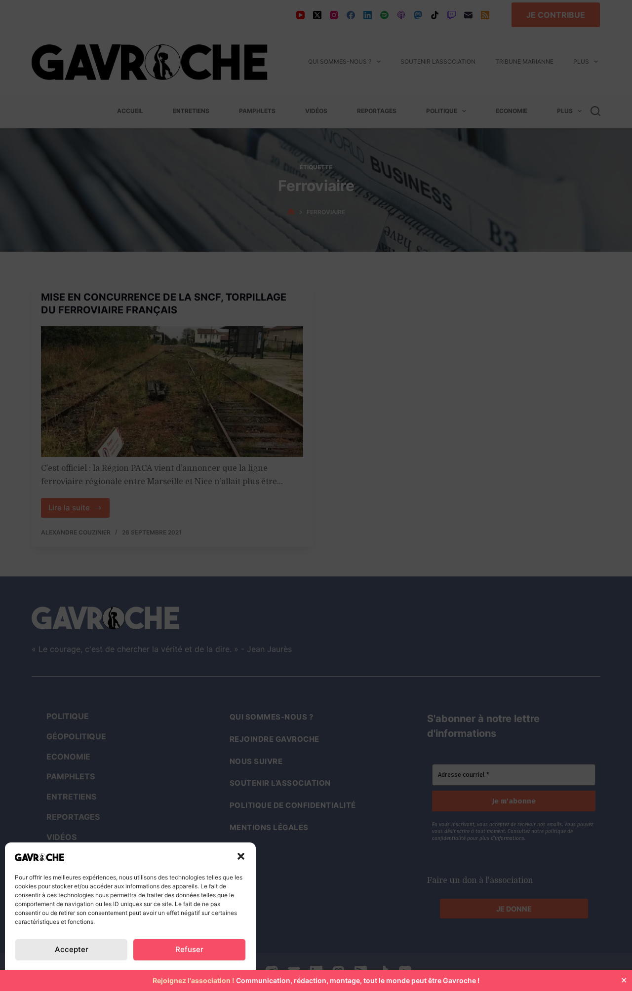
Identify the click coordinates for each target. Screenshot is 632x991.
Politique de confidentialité (64, 973)
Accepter (71, 949)
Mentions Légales (209, 973)
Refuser (189, 949)
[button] (241, 856)
